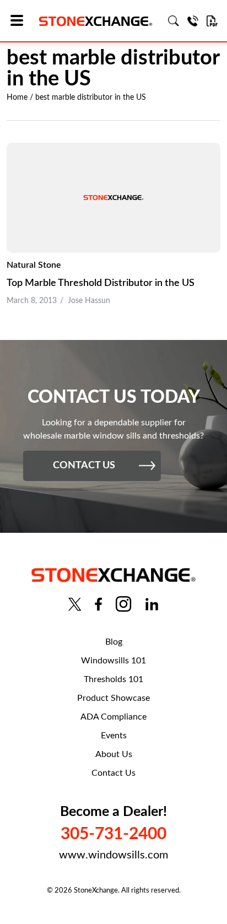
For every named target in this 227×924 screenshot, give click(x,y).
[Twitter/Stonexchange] (75, 604)
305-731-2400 (113, 834)
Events (114, 735)
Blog (113, 641)
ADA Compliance (113, 716)
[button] (20, 21)
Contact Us (113, 773)
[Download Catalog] (212, 21)
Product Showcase (113, 698)
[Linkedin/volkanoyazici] (152, 604)
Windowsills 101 (113, 660)
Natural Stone (34, 265)
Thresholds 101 (113, 679)
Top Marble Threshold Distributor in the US (100, 283)
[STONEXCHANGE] (96, 21)
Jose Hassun (89, 301)
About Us (113, 754)
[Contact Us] (193, 21)
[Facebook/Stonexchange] (98, 604)
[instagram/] (123, 604)
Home (17, 97)
